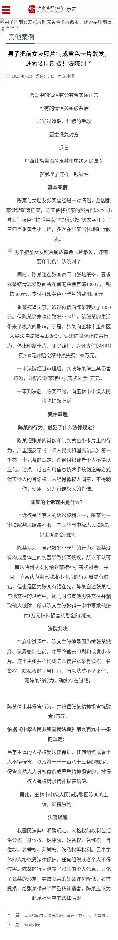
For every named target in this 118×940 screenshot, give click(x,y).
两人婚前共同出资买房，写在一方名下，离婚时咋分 (68, 916)
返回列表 (32, 925)
